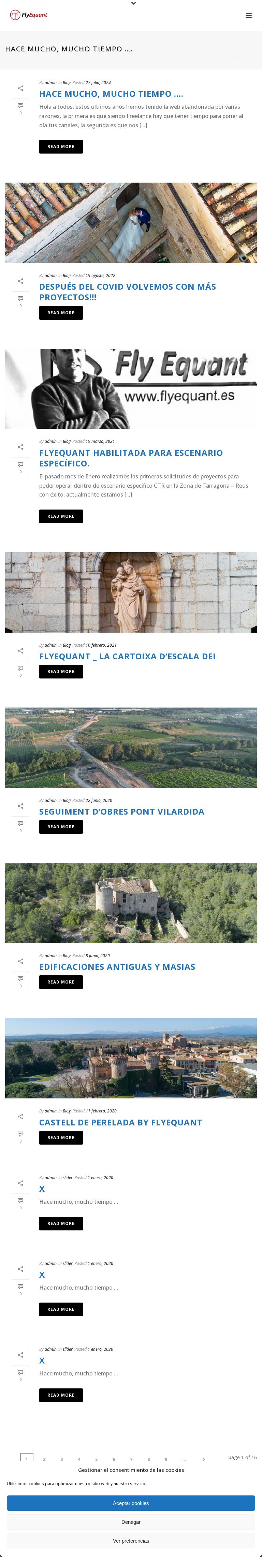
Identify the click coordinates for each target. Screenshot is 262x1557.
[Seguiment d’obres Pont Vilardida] (131, 748)
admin (51, 82)
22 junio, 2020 (99, 800)
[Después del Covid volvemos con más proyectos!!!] (131, 223)
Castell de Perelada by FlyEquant (121, 1122)
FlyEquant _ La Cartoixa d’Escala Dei (127, 656)
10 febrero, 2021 (101, 645)
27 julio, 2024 (98, 82)
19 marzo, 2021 (100, 441)
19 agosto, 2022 (100, 275)
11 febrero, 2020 (101, 1111)
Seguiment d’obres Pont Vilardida (122, 811)
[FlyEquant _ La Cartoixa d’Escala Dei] (131, 592)
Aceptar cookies (131, 1503)
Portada (241, 63)
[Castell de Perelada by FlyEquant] (131, 1058)
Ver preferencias (131, 1541)
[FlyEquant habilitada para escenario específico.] (131, 389)
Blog (67, 82)
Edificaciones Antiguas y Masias (117, 966)
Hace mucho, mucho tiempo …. (111, 93)
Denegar (131, 1522)
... (184, 1459)
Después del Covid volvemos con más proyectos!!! (127, 292)
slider (68, 1177)
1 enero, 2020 (100, 1177)
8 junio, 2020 (98, 956)
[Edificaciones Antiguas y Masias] (131, 903)
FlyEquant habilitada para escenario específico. (131, 458)
